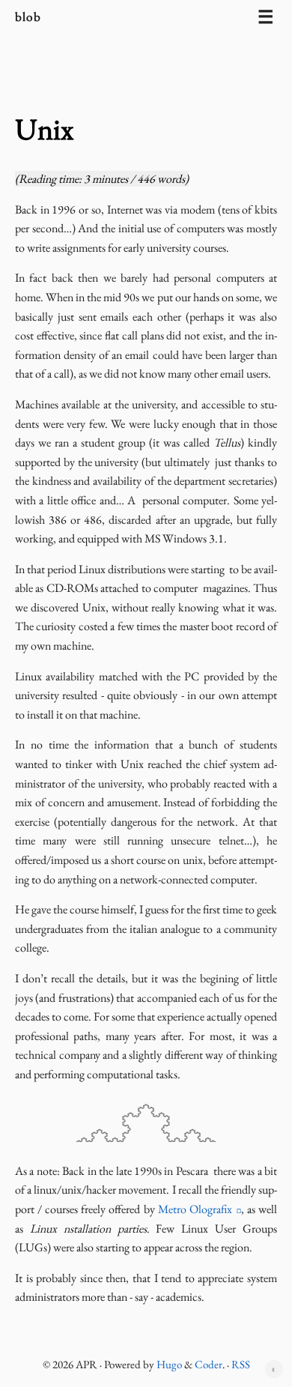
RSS (240, 1364)
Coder (208, 1364)
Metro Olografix (195, 1209)
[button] (274, 1369)
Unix (44, 128)
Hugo (169, 1364)
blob (29, 16)
